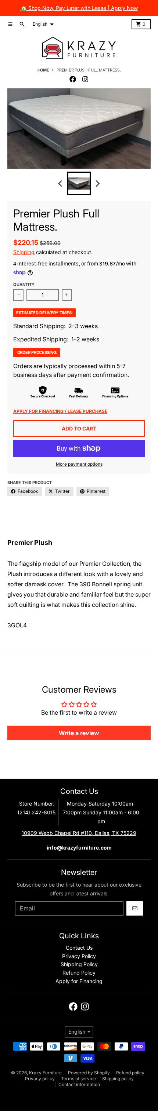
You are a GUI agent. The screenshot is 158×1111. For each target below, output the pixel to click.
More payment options (79, 464)
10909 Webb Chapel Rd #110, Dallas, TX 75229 (79, 833)
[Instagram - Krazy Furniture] (85, 79)
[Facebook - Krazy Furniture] (73, 79)
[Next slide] (97, 183)
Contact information (79, 1084)
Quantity (24, 284)
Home (43, 70)
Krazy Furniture (45, 1072)
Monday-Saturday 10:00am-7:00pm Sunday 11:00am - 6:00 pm (101, 812)
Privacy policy (40, 1078)
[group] (79, 183)
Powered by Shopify (89, 1072)
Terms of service (78, 1078)
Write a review (79, 733)
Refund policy (130, 1072)
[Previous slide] (60, 183)
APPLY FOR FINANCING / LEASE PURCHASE (60, 411)
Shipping (24, 252)
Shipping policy (118, 1078)
